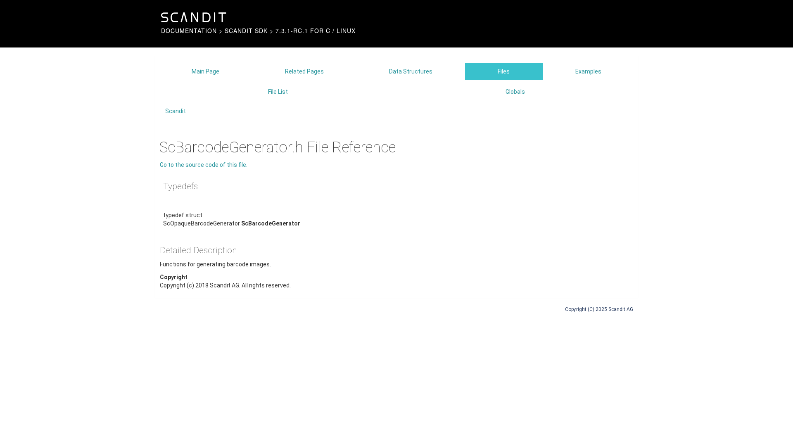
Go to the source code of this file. (203, 164)
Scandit (175, 111)
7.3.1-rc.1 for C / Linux (315, 30)
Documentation (189, 30)
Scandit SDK (246, 30)
